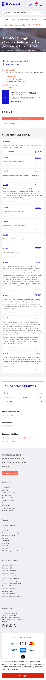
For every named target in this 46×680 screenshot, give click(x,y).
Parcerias (5, 548)
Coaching (5, 530)
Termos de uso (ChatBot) (9, 498)
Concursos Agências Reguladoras (12, 581)
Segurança (5, 490)
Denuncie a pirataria (8, 500)
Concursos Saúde (7, 591)
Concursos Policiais (8, 573)
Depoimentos (6, 541)
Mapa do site (6, 505)
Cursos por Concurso (8, 525)
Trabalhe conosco (7, 511)
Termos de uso (6, 495)
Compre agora (23, 118)
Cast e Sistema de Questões (15, 25)
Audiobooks (5, 546)
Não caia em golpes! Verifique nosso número (15, 551)
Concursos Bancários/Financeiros (12, 596)
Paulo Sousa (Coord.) (9, 441)
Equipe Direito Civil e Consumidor (13, 438)
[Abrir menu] (41, 4)
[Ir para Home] (11, 4)
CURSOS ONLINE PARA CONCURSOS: (24, 19)
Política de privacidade (9, 493)
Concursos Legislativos (9, 570)
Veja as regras (16, 102)
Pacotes (5, 19)
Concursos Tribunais (8, 586)
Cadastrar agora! (10, 473)
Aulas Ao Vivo (35, 25)
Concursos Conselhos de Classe (11, 583)
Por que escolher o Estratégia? (11, 533)
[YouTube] (10, 625)
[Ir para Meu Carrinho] (35, 4)
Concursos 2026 (7, 568)
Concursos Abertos (7, 565)
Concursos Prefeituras (8, 593)
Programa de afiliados (8, 508)
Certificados (5, 543)
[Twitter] (15, 625)
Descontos (5, 538)
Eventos (4, 503)
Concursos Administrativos (10, 576)
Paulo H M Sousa (8, 415)
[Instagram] (3, 625)
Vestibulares (6, 528)
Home (4, 50)
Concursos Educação (8, 588)
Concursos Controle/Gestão (10, 578)
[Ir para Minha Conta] (30, 4)
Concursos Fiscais (7, 599)
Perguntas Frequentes (8, 535)
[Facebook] (6, 625)
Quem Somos (6, 487)
